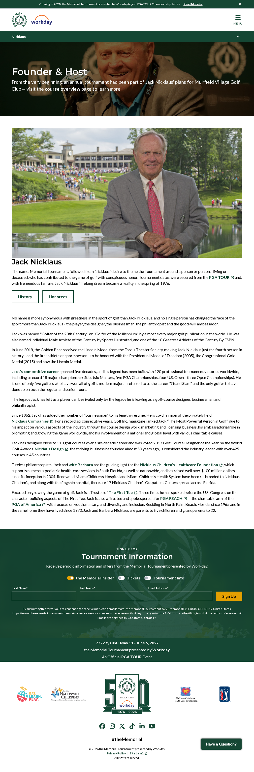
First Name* (20, 588)
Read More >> (193, 4)
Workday (161, 649)
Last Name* (87, 588)
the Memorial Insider (95, 577)
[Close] (240, 4)
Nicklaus (19, 36)
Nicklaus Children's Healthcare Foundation (179, 464)
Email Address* (158, 588)
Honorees (58, 296)
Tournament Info (168, 577)
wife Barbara (81, 464)
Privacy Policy (116, 753)
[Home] (32, 19)
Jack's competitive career (35, 371)
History (25, 296)
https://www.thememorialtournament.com (41, 613)
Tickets (134, 577)
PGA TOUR (219, 277)
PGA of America (26, 504)
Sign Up (229, 596)
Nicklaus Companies (30, 421)
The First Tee (121, 492)
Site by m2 (137, 753)
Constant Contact (140, 618)
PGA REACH (171, 498)
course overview (62, 89)
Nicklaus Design (49, 448)
